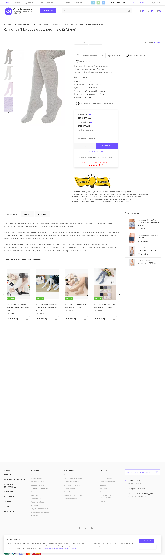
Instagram (79, 528)
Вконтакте (103, 2)
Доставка (42, 214)
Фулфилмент (105, 488)
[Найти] (129, 10)
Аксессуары (35, 505)
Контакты (9, 511)
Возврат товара (106, 485)
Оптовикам (68, 475)
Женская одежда (37, 475)
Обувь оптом (36, 492)
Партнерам (69, 470)
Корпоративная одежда (73, 495)
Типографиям (69, 488)
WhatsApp (98, 2)
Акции (7, 470)
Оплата (27, 214)
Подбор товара (106, 478)
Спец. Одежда (69, 492)
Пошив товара (106, 475)
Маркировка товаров (108, 501)
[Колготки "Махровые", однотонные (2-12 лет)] (42, 88)
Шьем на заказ (106, 492)
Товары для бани (37, 502)
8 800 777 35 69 (135, 481)
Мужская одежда (38, 478)
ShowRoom (9, 492)
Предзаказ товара (107, 482)
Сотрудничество (70, 499)
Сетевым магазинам (72, 482)
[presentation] (8, 49)
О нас (7, 506)
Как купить (12, 214)
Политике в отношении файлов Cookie (61, 548)
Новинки (34, 515)
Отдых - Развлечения (39, 509)
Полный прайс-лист (14, 480)
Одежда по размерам (39, 488)
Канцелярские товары (40, 512)
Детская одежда (37, 482)
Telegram (93, 2)
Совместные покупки (72, 485)
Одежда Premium (38, 485)
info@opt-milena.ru (137, 489)
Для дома (34, 495)
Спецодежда (36, 499)
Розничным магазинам (73, 478)
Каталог (35, 470)
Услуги (7, 475)
